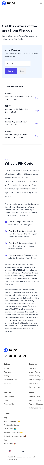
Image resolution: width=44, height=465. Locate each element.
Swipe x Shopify (36, 379)
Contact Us (9, 404)
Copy (37, 98)
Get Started (9, 396)
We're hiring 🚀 (10, 443)
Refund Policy (35, 400)
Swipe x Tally (34, 376)
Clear (22, 71)
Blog (5, 417)
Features (7, 372)
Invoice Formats (10, 379)
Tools (6, 440)
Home (6, 368)
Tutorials (7, 383)
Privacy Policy (35, 396)
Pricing (6, 376)
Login (6, 400)
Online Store (34, 372)
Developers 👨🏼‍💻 (10, 429)
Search (11, 71)
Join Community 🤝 (12, 421)
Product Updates (11, 425)
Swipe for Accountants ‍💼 (15, 436)
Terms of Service (36, 404)
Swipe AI (32, 368)
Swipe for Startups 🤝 (13, 432)
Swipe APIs (33, 383)
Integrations (34, 387)
